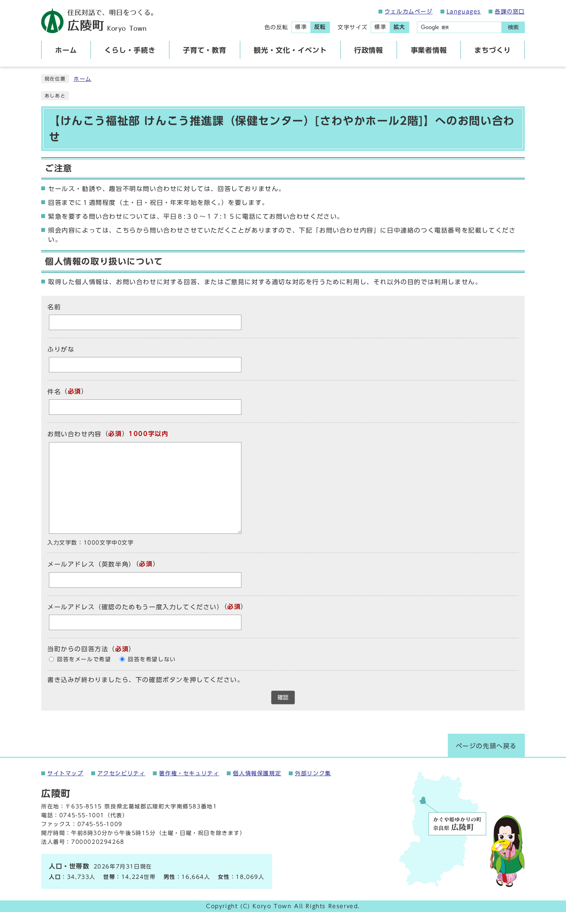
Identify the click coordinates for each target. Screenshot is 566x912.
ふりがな (60, 349)
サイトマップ (65, 773)
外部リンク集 (313, 773)
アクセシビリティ (121, 773)
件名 (54, 392)
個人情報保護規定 (257, 773)
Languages (464, 11)
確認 (283, 697)
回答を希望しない (152, 659)
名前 (54, 307)
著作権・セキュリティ (189, 773)
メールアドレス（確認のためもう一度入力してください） (135, 607)
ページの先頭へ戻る (486, 746)
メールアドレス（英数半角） (91, 565)
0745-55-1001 (81, 815)
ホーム (83, 79)
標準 (301, 27)
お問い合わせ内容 (74, 434)
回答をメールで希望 (84, 659)
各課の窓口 (510, 11)
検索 (513, 27)
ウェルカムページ (409, 11)
